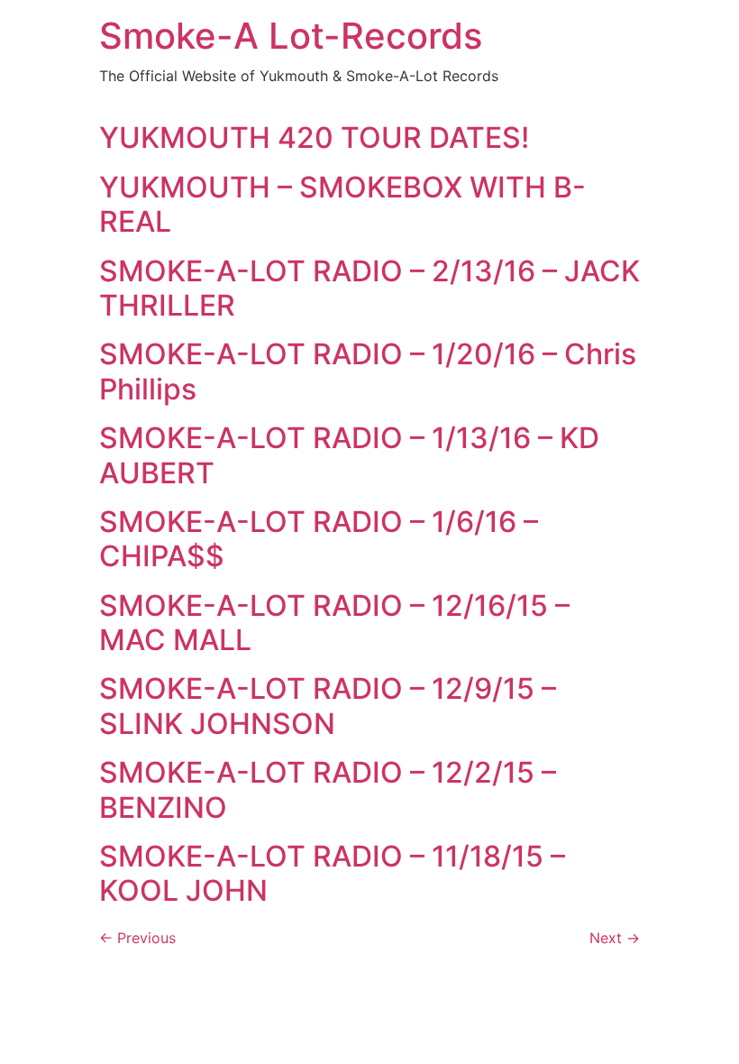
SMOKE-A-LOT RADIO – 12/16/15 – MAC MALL (334, 622)
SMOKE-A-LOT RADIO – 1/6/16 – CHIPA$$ (318, 538)
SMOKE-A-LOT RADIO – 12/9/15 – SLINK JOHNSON (327, 705)
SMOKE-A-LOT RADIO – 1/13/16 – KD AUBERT (349, 455)
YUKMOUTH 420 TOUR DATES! (314, 137)
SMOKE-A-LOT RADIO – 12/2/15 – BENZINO (327, 789)
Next (614, 938)
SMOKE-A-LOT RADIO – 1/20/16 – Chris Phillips (367, 371)
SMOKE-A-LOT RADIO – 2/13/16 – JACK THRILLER (369, 288)
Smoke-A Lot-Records (290, 36)
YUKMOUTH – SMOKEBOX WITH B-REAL (342, 204)
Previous (137, 938)
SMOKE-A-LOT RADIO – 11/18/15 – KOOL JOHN (332, 873)
